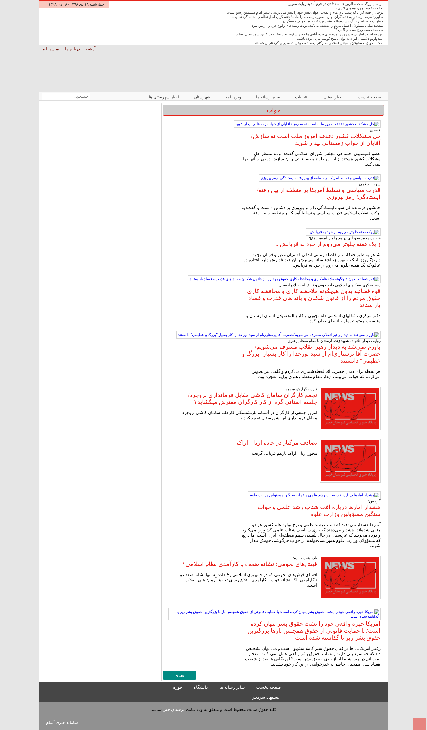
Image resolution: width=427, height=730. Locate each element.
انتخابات (302, 97)
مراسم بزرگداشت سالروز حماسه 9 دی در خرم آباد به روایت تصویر (335, 4)
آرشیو (91, 49)
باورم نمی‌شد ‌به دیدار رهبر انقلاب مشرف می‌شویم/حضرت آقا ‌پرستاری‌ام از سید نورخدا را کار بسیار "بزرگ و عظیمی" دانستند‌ (311, 354)
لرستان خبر (174, 709)
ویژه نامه (233, 97)
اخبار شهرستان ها (164, 97)
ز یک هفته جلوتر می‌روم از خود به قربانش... (328, 244)
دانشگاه (201, 687)
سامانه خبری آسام (62, 722)
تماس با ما (51, 49)
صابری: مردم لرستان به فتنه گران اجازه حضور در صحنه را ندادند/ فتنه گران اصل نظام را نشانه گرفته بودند (307, 17)
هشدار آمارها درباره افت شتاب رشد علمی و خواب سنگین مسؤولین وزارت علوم (319, 510)
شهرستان (202, 97)
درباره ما (73, 49)
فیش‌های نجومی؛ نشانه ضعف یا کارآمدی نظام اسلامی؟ (249, 564)
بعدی (179, 675)
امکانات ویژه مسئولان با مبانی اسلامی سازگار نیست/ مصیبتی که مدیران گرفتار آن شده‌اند (318, 43)
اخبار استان (334, 97)
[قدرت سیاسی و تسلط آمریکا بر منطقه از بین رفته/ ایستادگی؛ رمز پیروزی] (320, 178)
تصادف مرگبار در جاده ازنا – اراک (277, 442)
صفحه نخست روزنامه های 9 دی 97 (358, 8)
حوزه (178, 687)
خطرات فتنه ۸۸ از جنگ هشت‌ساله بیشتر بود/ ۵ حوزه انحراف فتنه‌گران (333, 21)
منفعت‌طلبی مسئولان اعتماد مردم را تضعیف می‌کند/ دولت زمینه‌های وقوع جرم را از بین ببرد (317, 26)
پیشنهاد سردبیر (266, 697)
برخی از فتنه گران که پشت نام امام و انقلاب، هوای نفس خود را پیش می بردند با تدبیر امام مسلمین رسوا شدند (305, 12)
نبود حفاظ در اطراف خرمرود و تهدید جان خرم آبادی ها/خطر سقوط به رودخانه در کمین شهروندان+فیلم (309, 34)
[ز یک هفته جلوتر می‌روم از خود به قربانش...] (343, 232)
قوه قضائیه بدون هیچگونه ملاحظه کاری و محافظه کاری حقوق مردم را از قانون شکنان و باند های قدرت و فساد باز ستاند (314, 298)
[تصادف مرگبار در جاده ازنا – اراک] (350, 461)
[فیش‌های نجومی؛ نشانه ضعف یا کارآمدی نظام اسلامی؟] (350, 578)
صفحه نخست (369, 97)
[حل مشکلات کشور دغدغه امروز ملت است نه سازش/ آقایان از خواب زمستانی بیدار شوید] (307, 124)
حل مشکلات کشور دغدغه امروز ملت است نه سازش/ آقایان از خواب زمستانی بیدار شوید (316, 139)
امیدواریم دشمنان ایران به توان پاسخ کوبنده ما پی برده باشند (340, 39)
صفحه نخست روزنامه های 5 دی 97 (358, 30)
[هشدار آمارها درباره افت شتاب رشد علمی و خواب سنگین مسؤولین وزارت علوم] (314, 495)
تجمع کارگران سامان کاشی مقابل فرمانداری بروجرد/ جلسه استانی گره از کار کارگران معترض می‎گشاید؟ (252, 398)
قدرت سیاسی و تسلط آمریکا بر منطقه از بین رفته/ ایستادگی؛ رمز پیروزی (319, 193)
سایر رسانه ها (268, 97)
